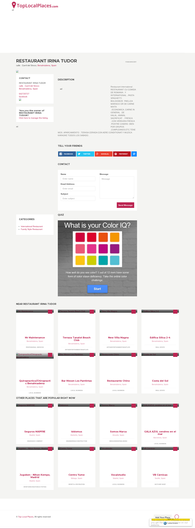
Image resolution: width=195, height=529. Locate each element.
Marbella (74, 435)
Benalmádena (44, 65)
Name (63, 174)
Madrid (32, 435)
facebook (23, 96)
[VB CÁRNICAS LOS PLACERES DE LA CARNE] (160, 448)
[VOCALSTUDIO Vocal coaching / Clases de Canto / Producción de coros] (118, 448)
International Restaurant (32, 226)
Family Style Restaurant (31, 229)
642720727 (24, 94)
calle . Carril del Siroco (29, 86)
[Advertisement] (97, 31)
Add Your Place (162, 517)
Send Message (125, 205)
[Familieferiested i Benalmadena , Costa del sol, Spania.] (160, 311)
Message (104, 174)
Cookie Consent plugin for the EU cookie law (171, 523)
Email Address (68, 184)
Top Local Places (25, 517)
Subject (64, 194)
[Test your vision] (97, 258)
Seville (157, 478)
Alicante (115, 435)
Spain (53, 65)
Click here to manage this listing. (33, 118)
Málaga (74, 478)
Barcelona (157, 438)
